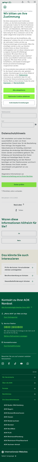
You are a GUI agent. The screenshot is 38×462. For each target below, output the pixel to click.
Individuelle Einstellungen (19, 103)
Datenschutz (23, 75)
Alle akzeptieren (19, 90)
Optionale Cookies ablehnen (19, 96)
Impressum (7, 83)
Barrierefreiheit (19, 83)
